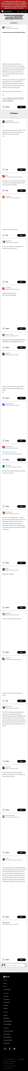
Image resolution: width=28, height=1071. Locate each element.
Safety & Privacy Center (11, 1059)
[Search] (19, 11)
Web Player (6, 1018)
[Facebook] (14, 1048)
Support (5, 1015)
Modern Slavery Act (6, 1065)
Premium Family (7, 1037)
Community (8, 11)
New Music (21, 98)
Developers (6, 999)
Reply (21, 107)
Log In (22, 11)
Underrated (10, 100)
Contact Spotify (7, 1024)
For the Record (7, 989)
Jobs (4, 986)
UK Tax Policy (14, 1065)
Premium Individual (8, 1031)
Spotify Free (6, 1043)
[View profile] (3, 27)
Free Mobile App (7, 1021)
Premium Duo (6, 1034)
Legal (4, 1059)
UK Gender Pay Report (7, 1068)
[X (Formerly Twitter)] (9, 1048)
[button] (25, 28)
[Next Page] (18, 117)
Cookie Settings (12, 1061)
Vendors (5, 1008)
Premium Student (7, 1040)
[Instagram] (5, 1048)
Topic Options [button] (13, 23)
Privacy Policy (5, 1061)
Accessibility (11, 1063)
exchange (9, 98)
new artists (15, 98)
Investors (5, 1005)
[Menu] (25, 11)
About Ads (5, 1063)
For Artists (6, 996)
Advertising (6, 1002)
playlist (4, 100)
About (5, 983)
